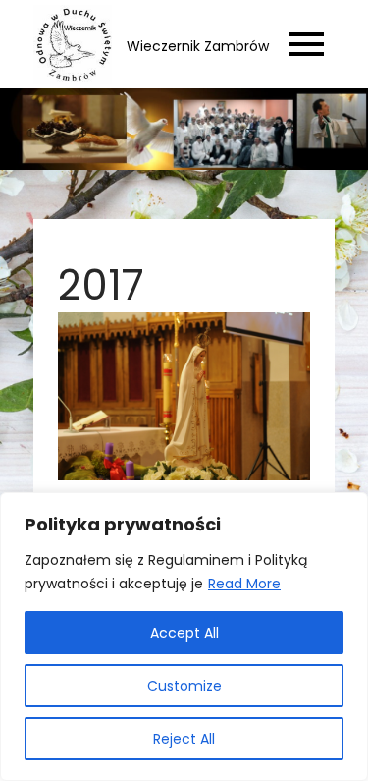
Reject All (184, 739)
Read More (244, 583)
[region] (184, 636)
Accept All (184, 632)
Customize (184, 686)
